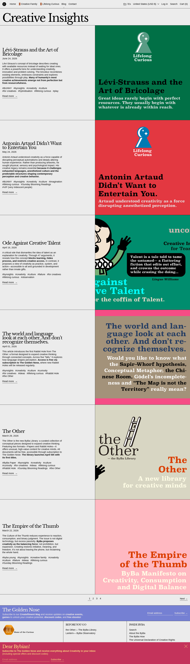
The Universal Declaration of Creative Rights (152, 640)
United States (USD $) (145, 4)
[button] (173, 4)
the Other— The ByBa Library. (81, 630)
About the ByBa (137, 633)
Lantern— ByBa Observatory (80, 633)
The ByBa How (137, 636)
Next (182, 598)
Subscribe (179, 613)
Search (132, 630)
